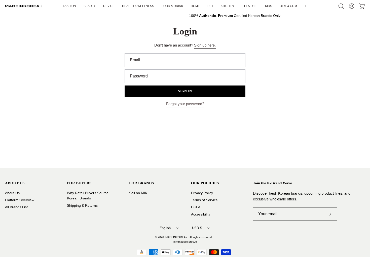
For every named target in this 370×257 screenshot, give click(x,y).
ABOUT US (14, 183)
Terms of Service (204, 200)
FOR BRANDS (141, 183)
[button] (249, 6)
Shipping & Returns (82, 205)
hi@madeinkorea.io (185, 241)
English (165, 228)
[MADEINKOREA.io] (24, 6)
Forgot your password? (185, 104)
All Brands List (16, 207)
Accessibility (200, 214)
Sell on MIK (138, 193)
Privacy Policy (202, 193)
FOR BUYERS (79, 183)
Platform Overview (19, 200)
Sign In (185, 91)
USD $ (197, 228)
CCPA (195, 207)
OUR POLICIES (205, 183)
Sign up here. (205, 45)
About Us (12, 193)
